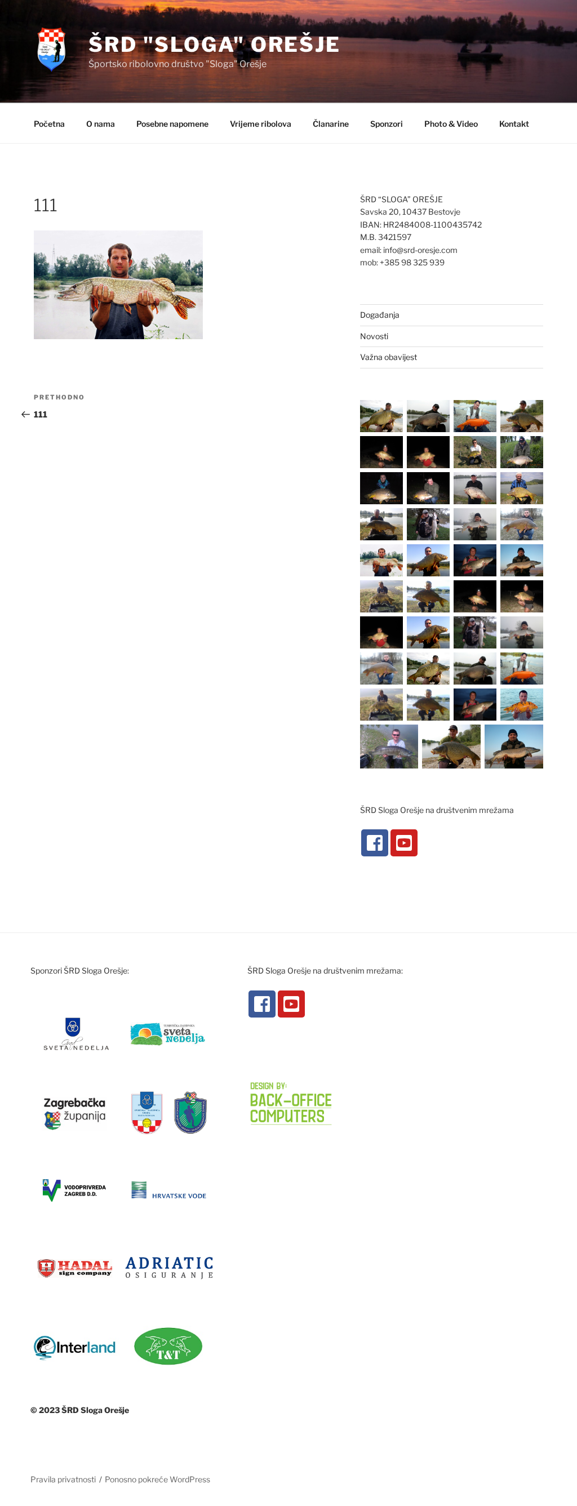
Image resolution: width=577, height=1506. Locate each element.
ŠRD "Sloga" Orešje (214, 44)
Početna (49, 123)
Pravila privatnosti (63, 1479)
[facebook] (374, 842)
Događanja (380, 314)
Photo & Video (451, 123)
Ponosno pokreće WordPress (157, 1479)
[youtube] (404, 842)
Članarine (331, 123)
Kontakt (514, 123)
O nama (100, 123)
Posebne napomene (172, 123)
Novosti (374, 336)
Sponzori (386, 123)
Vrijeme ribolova (260, 123)
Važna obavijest (388, 357)
